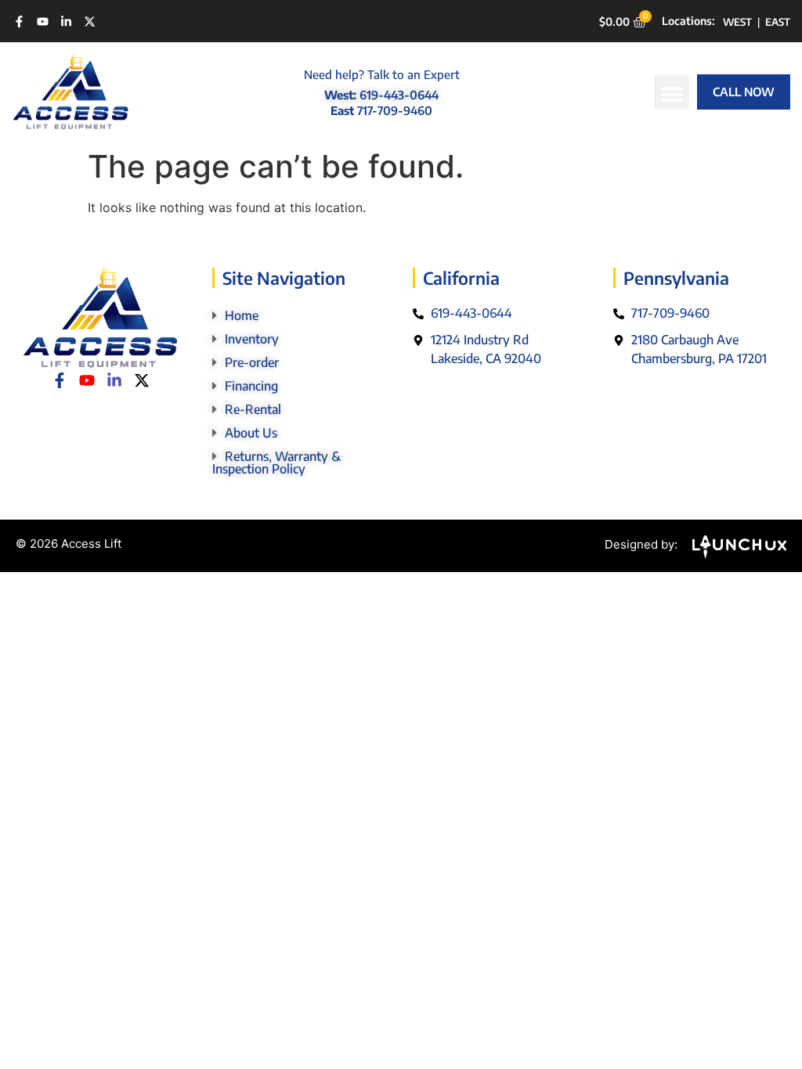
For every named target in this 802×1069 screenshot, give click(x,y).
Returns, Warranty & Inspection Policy (276, 462)
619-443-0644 (399, 95)
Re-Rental (253, 409)
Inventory (252, 339)
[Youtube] (43, 21)
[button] (671, 92)
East (777, 22)
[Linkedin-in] (66, 21)
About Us (251, 433)
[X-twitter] (90, 21)
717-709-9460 (394, 110)
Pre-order (252, 362)
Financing (251, 386)
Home (241, 315)
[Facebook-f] (19, 21)
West (737, 22)
